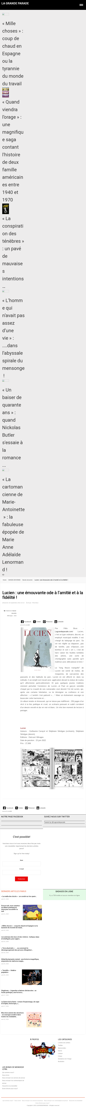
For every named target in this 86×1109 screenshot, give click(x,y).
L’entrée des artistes (64, 1043)
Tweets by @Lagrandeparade (54, 822)
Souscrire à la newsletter (9, 1086)
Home (4, 580)
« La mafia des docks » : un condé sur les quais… (19, 896)
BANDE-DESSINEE (14, 580)
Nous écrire (5, 1075)
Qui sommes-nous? (8, 1072)
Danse (60, 1051)
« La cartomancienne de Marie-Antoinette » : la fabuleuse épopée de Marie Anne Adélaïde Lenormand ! (13, 524)
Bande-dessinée (28, 580)
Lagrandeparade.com (64, 631)
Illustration (61, 1061)
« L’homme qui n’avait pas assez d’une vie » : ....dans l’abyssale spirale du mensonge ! (13, 338)
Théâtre (60, 1045)
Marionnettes (62, 1048)
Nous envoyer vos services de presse (13, 1078)
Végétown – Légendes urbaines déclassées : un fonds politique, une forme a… (18, 991)
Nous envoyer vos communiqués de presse (56, 1100)
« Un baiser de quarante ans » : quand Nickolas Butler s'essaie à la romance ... (12, 427)
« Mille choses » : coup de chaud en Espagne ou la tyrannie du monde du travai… (19, 927)
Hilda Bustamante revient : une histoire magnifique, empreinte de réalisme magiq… (20, 960)
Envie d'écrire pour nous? (10, 1088)
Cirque (60, 1056)
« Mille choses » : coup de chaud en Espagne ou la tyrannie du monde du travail (12, 53)
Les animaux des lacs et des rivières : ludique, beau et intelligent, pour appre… (20, 938)
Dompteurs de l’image (64, 1059)
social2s (28, 625)
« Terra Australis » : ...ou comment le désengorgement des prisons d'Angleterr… (17, 949)
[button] (26, 621)
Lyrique (60, 1053)
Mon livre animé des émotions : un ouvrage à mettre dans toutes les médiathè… (12, 1015)
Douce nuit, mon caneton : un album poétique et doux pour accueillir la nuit (10, 908)
